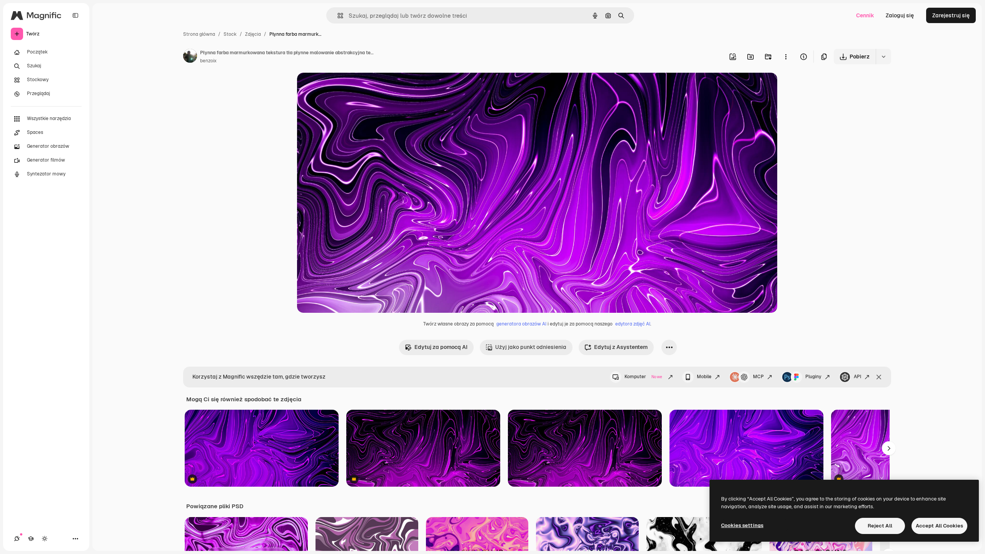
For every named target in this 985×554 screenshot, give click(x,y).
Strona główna (199, 34)
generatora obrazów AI (521, 324)
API (857, 377)
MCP (758, 377)
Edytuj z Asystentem (621, 347)
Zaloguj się (900, 15)
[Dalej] (889, 448)
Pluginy (813, 377)
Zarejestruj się (951, 15)
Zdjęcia (253, 34)
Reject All (880, 525)
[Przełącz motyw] (44, 538)
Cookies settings (742, 525)
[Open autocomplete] (337, 15)
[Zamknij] (879, 377)
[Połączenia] (17, 538)
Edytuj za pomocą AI (440, 347)
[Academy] (31, 538)
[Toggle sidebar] (75, 15)
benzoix (208, 61)
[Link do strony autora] (190, 57)
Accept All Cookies (939, 525)
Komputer (643, 377)
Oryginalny (350, 87)
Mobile (704, 377)
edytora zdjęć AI (632, 324)
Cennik (865, 15)
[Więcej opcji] (785, 56)
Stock (230, 34)
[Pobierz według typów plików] (883, 56)
